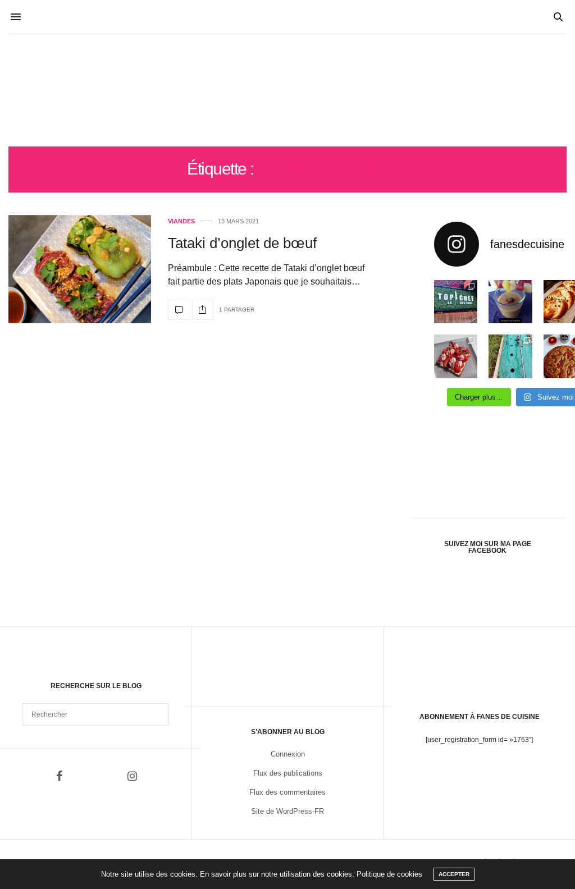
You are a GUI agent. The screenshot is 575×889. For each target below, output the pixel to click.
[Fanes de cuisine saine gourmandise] (287, 90)
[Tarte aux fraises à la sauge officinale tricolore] (456, 356)
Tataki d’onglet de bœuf (242, 243)
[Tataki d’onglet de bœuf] (79, 269)
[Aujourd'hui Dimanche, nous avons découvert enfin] (456, 302)
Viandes (181, 221)
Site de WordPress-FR (287, 811)
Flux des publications (287, 773)
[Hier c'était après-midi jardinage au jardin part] (510, 356)
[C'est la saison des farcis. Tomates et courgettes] (510, 302)
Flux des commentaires (287, 792)
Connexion (288, 754)
